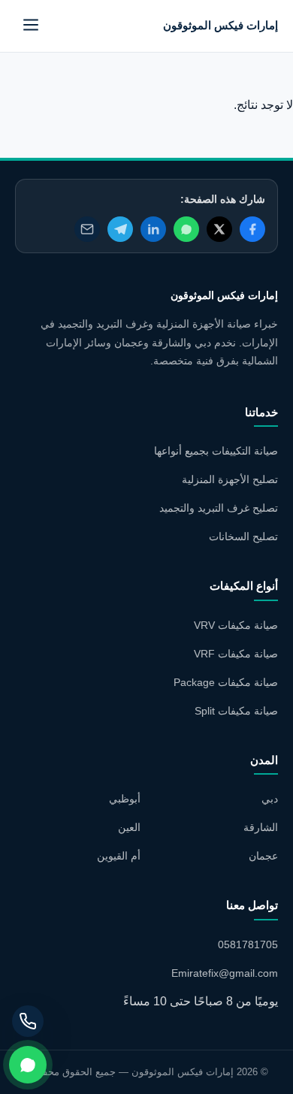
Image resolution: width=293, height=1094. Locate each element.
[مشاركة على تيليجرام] (120, 229)
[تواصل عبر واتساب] (28, 1064)
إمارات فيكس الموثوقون (220, 25)
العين (129, 827)
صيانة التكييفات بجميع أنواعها (216, 451)
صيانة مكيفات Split (236, 711)
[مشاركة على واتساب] (186, 229)
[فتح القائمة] (31, 26)
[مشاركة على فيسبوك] (252, 229)
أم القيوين (118, 856)
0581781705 (248, 944)
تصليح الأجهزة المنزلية (230, 479)
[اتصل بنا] (28, 1021)
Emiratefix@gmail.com (224, 973)
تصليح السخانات (243, 536)
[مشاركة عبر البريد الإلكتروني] (87, 229)
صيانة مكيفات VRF (236, 654)
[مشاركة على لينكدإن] (153, 229)
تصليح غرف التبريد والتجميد (218, 508)
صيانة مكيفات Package (226, 682)
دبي (269, 799)
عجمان (263, 856)
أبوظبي (124, 799)
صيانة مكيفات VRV (236, 625)
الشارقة (260, 827)
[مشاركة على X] (219, 229)
